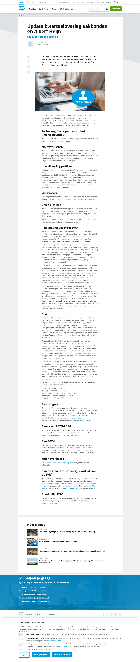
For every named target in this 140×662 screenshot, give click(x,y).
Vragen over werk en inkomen (34, 594)
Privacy (44, 614)
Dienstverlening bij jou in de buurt (35, 598)
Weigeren (24, 655)
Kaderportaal (42, 2)
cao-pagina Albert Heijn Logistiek (60, 463)
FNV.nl (21, 2)
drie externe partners (55, 641)
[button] (117, 2)
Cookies (37, 614)
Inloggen (109, 2)
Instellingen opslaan (41, 655)
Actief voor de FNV (64, 2)
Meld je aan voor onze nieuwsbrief (36, 601)
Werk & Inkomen (66, 9)
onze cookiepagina (44, 649)
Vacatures (100, 2)
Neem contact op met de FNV (33, 587)
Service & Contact (78, 2)
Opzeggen (52, 614)
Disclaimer (29, 614)
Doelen (54, 9)
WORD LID (116, 9)
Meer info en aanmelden (81, 420)
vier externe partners (61, 646)
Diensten (32, 9)
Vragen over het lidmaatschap (34, 591)
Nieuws (21, 15)
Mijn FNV (31, 2)
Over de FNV (91, 2)
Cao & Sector (44, 9)
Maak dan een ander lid (71, 488)
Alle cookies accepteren (62, 655)
